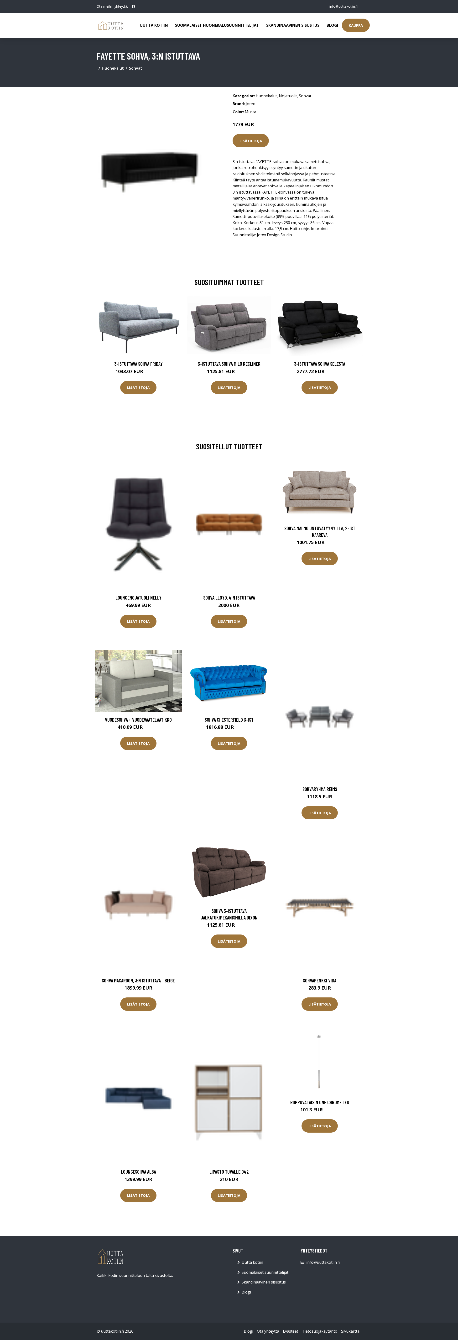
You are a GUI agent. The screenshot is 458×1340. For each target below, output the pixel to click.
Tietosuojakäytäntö (319, 1331)
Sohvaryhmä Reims (319, 789)
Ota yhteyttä (268, 1331)
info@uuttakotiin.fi (343, 6)
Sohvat (135, 68)
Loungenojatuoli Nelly (138, 598)
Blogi (332, 25)
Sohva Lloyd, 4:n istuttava (229, 598)
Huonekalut (113, 68)
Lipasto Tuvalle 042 (229, 1172)
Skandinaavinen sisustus (292, 25)
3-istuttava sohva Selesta (319, 364)
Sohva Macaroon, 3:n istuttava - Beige (138, 980)
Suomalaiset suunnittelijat (265, 1272)
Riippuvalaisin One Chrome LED (319, 1102)
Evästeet (290, 1331)
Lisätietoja (250, 140)
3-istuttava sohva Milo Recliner (229, 364)
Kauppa (356, 25)
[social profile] (133, 6)
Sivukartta (350, 1331)
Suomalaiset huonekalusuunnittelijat (217, 25)
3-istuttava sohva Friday (138, 364)
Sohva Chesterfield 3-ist (229, 720)
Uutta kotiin (154, 25)
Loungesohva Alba (138, 1172)
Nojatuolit (288, 95)
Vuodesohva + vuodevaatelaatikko (138, 720)
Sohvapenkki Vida (319, 980)
